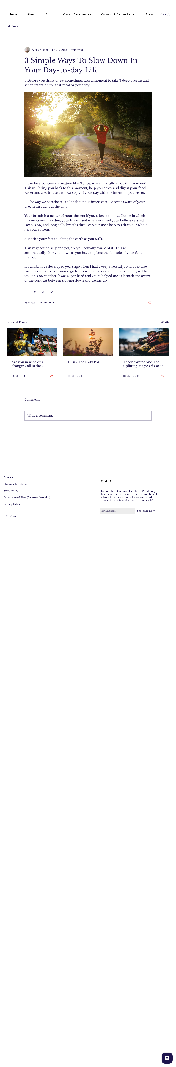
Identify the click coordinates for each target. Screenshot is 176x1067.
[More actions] (149, 50)
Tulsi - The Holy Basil (84, 362)
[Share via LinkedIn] (43, 292)
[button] (165, 14)
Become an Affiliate (15, 497)
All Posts (12, 26)
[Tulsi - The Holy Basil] (88, 342)
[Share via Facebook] (26, 292)
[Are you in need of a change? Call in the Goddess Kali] (32, 342)
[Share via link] (51, 292)
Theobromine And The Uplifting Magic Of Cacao (143, 364)
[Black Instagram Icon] (102, 481)
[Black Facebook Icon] (110, 481)
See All (164, 321)
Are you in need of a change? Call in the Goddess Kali (27, 364)
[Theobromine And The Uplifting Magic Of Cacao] (144, 342)
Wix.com (118, 1065)
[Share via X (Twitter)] (34, 292)
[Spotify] (106, 481)
